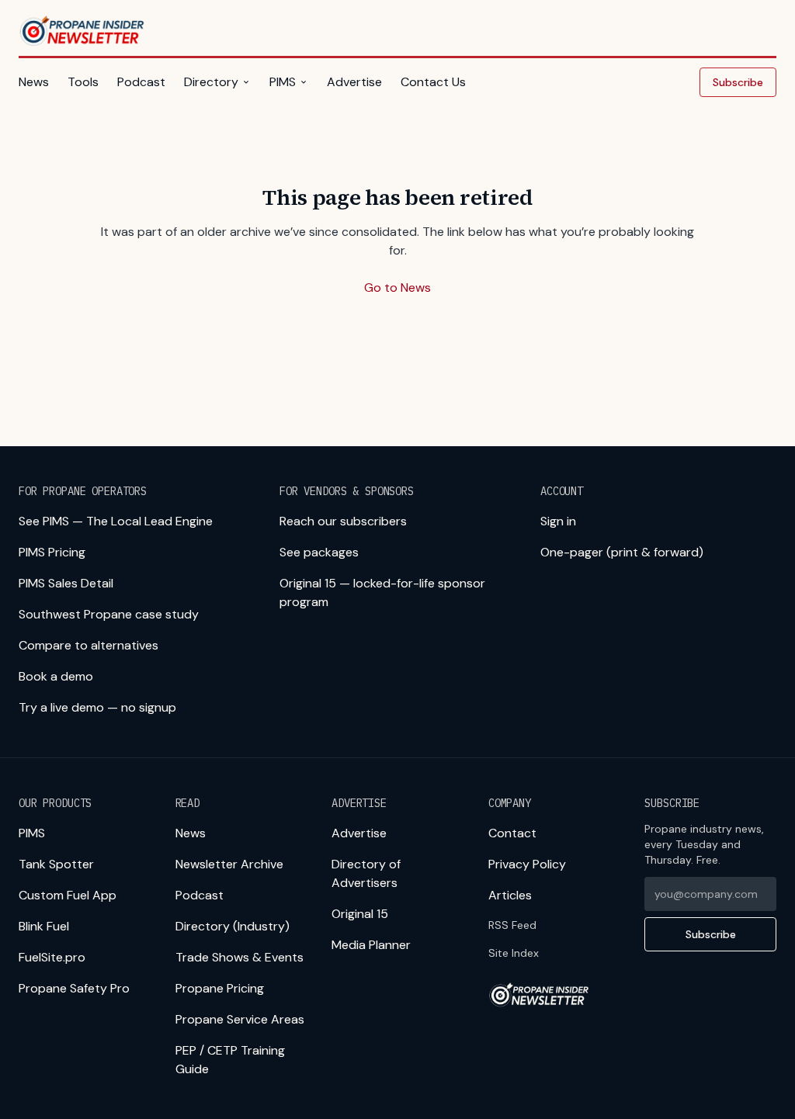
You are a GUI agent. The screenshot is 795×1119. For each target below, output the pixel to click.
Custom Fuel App (67, 895)
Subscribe (738, 82)
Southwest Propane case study (109, 614)
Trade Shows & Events (239, 957)
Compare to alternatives (88, 645)
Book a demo (56, 676)
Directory (211, 82)
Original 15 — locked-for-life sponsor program (382, 592)
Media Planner (371, 945)
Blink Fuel (44, 926)
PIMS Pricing (52, 552)
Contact (512, 833)
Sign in (558, 521)
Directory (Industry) (232, 926)
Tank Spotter (56, 864)
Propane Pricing (219, 988)
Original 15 (360, 914)
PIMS (282, 82)
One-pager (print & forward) (621, 552)
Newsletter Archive (229, 864)
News (34, 82)
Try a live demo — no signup (97, 707)
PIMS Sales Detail (66, 583)
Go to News (397, 287)
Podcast (141, 82)
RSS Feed (512, 925)
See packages (319, 552)
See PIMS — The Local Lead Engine (116, 521)
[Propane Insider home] (83, 31)
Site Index (513, 953)
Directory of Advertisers (366, 873)
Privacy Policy (527, 864)
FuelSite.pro (52, 957)
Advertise (354, 82)
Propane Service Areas (239, 1019)
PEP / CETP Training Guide (230, 1059)
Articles (510, 895)
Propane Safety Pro (74, 988)
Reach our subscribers (343, 521)
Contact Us (433, 82)
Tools (83, 82)
